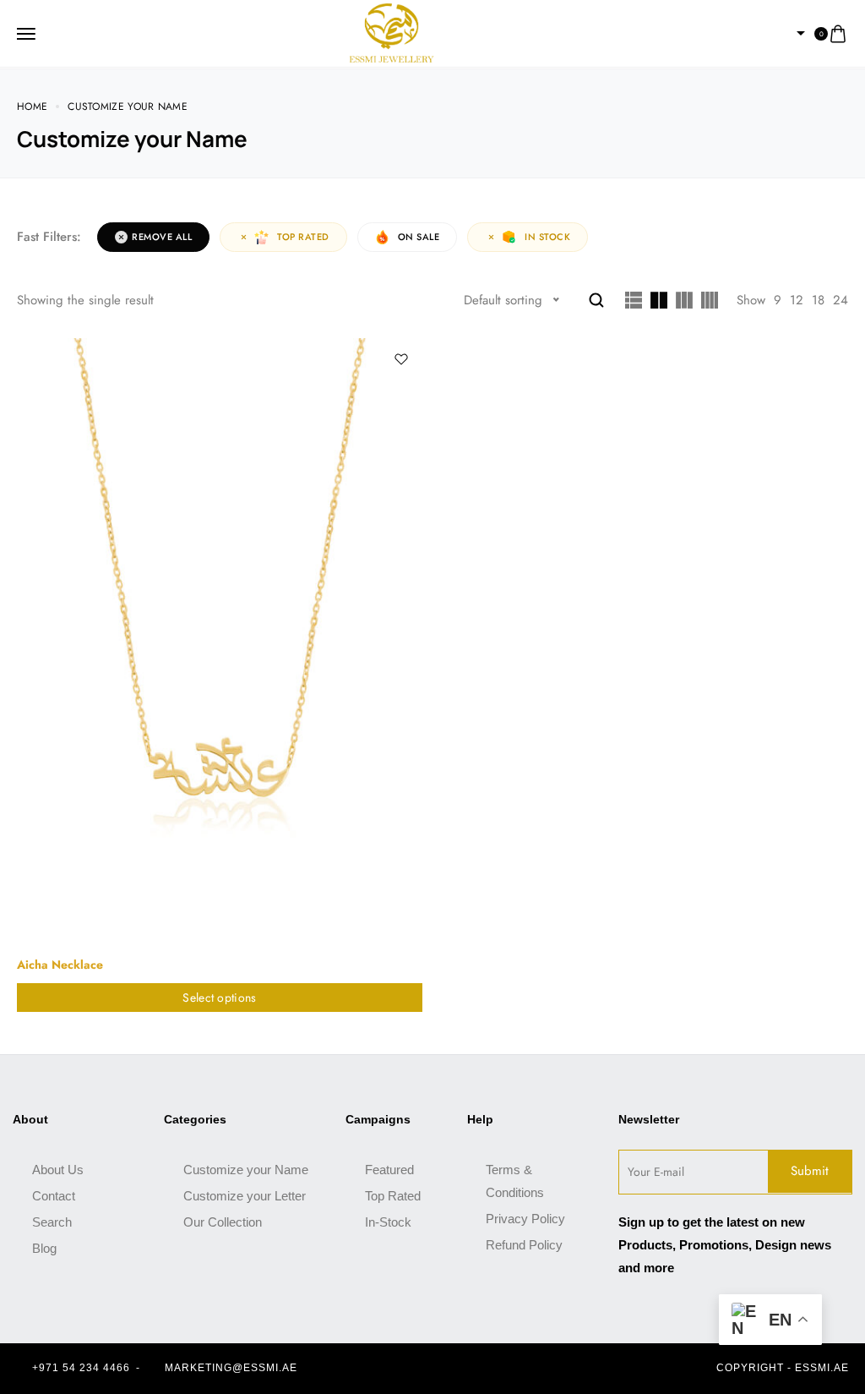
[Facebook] (415, 1368)
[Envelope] (474, 1368)
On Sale (419, 236)
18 (818, 300)
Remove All (162, 236)
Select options (219, 997)
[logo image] (392, 32)
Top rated (303, 236)
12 (796, 300)
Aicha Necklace (60, 964)
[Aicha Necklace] (219, 642)
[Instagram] (445, 1368)
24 (840, 300)
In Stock (547, 236)
